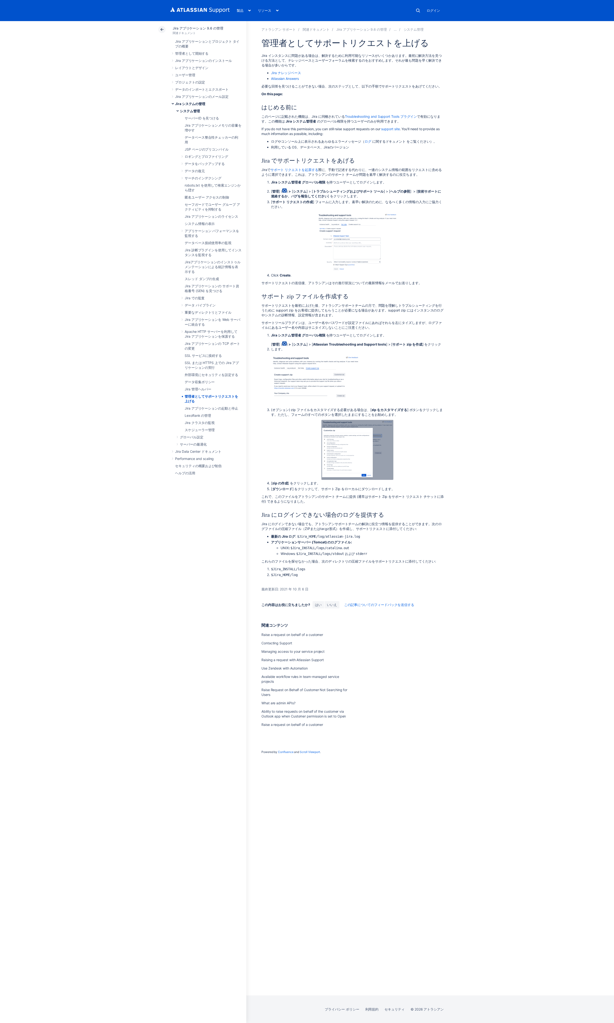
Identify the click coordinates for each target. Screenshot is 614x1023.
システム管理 (190, 111)
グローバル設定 (191, 437)
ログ (368, 141)
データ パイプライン (200, 305)
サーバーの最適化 (193, 444)
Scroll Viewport (310, 752)
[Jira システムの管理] (395, 29)
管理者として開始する (191, 53)
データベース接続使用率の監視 (208, 243)
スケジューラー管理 (200, 430)
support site (390, 129)
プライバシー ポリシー (342, 1009)
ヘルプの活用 (185, 473)
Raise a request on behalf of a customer (292, 635)
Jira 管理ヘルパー (198, 389)
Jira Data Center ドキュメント (198, 451)
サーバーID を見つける (202, 118)
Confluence (285, 752)
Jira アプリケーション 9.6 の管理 (198, 28)
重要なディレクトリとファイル (208, 312)
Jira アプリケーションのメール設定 (202, 96)
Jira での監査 (195, 298)
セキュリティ (394, 1009)
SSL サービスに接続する (203, 355)
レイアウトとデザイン (191, 68)
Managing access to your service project (293, 651)
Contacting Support (276, 643)
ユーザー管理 (185, 75)
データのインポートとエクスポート (202, 89)
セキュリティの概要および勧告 (198, 466)
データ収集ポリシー (200, 382)
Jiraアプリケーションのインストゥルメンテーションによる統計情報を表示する (213, 267)
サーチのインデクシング (203, 178)
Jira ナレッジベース (286, 73)
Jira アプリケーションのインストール (203, 61)
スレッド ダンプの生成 (202, 279)
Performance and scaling (194, 459)
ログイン (433, 10)
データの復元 (195, 171)
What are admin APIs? (278, 703)
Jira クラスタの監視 (200, 423)
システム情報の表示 (200, 224)
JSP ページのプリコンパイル (207, 149)
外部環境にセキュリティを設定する (211, 375)
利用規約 (372, 1009)
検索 (418, 10)
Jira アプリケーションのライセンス (211, 216)
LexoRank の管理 (198, 415)
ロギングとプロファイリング (206, 156)
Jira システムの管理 (190, 104)
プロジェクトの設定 (190, 82)
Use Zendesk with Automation (284, 668)
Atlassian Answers (285, 78)
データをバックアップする (205, 164)
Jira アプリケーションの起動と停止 (211, 408)
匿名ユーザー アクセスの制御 (207, 197)
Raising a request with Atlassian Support (292, 660)
